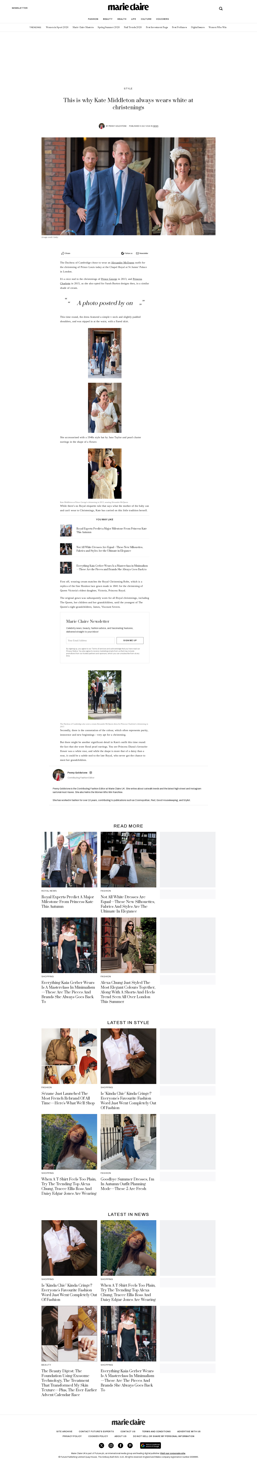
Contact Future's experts (96, 1431)
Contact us (127, 1431)
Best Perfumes (179, 27)
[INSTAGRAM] (91, 773)
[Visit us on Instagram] (111, 1445)
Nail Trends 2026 (133, 27)
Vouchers (162, 19)
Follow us (128, 253)
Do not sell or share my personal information (163, 1436)
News (155, 126)
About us (120, 1436)
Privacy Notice (72, 651)
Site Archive (64, 1431)
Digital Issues (197, 27)
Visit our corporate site (172, 1453)
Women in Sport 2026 (57, 27)
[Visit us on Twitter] (101, 1445)
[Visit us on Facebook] (120, 1445)
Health (121, 19)
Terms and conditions (156, 1431)
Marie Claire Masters (83, 27)
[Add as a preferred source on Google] (169, 1445)
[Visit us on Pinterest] (130, 1445)
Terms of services (99, 649)
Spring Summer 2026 (109, 27)
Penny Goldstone (118, 126)
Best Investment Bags (157, 27)
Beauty (108, 19)
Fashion (93, 19)
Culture (146, 19)
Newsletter (144, 253)
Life (133, 19)
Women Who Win (218, 27)
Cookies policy (98, 1436)
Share (67, 253)
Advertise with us (189, 1431)
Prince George (109, 278)
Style (128, 88)
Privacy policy (72, 1436)
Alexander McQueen (122, 262)
